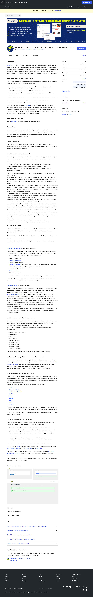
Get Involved (58, 574)
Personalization (12, 285)
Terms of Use (28, 448)
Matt (73, 576)
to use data (27, 105)
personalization (82, 87)
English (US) (83, 78)
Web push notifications (14, 389)
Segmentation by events (15, 260)
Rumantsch (20, 588)
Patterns (24, 580)
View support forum (67, 114)
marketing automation (81, 84)
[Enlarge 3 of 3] (56, 482)
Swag (57, 580)
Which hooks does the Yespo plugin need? (17, 530)
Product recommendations (13, 294)
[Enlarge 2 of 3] (56, 470)
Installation (25, 55)
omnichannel (75, 87)
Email (10, 387)
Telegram (11, 404)
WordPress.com (76, 574)
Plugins (23, 578)
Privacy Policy (38, 448)
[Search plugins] (20, 15)
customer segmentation (80, 81)
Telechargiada (81, 48)
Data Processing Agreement (14, 448)
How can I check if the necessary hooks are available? (21, 539)
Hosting (7, 578)
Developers (41, 578)
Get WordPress (86, 2)
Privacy (7, 580)
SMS (10, 400)
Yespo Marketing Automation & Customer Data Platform (31, 49)
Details (10, 55)
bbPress (74, 578)
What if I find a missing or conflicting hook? (18, 543)
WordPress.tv (42, 580)
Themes (24, 576)
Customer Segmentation (15, 248)
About (6, 574)
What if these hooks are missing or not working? (19, 535)
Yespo (18, 446)
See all (84, 103)
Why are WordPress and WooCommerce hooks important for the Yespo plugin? (27, 526)
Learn (40, 574)
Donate (58, 578)
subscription (14, 121)
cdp (74, 81)
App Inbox (11, 394)
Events (57, 576)
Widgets (11, 398)
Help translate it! (57, 10)
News (6, 576)
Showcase (24, 574)
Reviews (17, 55)
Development (34, 55)
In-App (10, 396)
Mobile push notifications (15, 391)
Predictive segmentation (15, 264)
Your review (65, 103)
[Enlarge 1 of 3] (30, 470)
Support (84, 55)
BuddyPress (75, 580)
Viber (10, 402)
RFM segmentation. (14, 270)
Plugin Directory (9, 6)
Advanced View (66, 91)
